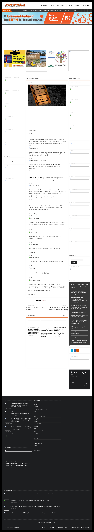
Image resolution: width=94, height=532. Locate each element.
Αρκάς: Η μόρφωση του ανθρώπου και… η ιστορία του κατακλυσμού (79, 341)
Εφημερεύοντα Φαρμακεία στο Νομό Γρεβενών (78, 332)
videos (35, 404)
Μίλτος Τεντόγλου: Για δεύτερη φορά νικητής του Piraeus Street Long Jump (78, 292)
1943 (30, 242)
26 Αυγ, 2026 (31, 335)
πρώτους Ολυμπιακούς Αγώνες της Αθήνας (55, 286)
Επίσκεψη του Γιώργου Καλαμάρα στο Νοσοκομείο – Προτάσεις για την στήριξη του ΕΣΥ (79, 307)
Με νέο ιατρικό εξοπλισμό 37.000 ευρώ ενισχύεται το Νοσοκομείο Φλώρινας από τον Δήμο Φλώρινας (47, 332)
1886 (30, 265)
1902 (30, 158)
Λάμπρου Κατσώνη (43, 139)
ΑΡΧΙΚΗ (44, 527)
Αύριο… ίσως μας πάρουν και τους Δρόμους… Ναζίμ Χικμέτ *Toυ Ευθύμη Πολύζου (79, 322)
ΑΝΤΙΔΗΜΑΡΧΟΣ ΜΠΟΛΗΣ (40, 409)
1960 (30, 278)
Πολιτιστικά (36, 440)
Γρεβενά (52, 5)
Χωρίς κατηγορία (37, 450)
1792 (30, 145)
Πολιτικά (36, 438)
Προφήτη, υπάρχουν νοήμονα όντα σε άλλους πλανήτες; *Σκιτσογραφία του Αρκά (79, 286)
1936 (30, 230)
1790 (30, 133)
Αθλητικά (36, 406)
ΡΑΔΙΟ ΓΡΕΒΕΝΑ (38, 443)
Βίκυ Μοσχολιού (33, 248)
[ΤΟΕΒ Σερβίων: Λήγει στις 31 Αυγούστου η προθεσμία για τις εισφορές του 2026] (7, 413)
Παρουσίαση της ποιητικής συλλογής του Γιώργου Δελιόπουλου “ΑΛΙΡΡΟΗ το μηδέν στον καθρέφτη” (79, 300)
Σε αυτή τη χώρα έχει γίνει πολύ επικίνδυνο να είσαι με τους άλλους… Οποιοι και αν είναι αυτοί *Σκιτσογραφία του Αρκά (79, 314)
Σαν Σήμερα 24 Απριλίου (77, 337)
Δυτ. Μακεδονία (61, 5)
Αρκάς (35, 411)
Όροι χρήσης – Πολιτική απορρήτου (79, 527)
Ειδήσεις (36, 426)
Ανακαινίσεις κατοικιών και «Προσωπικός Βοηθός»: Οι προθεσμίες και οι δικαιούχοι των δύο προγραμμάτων (60, 331)
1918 (30, 171)
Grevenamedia (43, 5)
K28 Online (51, 527)
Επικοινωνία (85, 5)
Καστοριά (36, 433)
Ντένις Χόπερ (32, 236)
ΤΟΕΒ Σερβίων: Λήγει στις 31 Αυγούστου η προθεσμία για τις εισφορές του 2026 (21, 412)
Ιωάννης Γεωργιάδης (34, 284)
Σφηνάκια (76, 5)
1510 (30, 255)
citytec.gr (17, 527)
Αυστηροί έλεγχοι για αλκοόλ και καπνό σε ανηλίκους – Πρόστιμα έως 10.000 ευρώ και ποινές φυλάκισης (34, 330)
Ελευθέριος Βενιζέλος (43, 189)
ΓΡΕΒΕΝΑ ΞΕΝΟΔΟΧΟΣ (39, 416)
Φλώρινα (36, 448)
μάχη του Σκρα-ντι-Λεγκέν (36, 177)
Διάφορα (36, 421)
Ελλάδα (70, 5)
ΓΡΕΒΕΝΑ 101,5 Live (62, 527)
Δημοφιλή (36, 419)
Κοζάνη (35, 436)
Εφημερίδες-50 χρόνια (39, 431)
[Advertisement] (47, 39)
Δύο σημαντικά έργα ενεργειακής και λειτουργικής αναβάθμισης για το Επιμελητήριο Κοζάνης (19, 405)
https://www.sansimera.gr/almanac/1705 (40, 290)
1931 (30, 183)
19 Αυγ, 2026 (9, 467)
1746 (30, 216)
